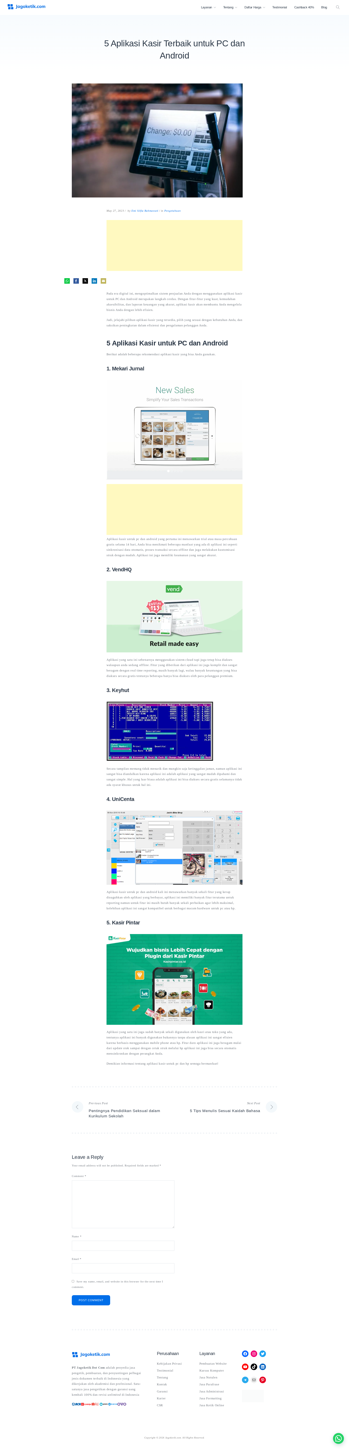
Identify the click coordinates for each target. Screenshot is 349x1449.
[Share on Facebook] (76, 281)
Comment (79, 1176)
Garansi (162, 1391)
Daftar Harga (252, 7)
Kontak (162, 1384)
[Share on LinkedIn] (94, 281)
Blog (324, 7)
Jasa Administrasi (211, 1391)
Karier (161, 1398)
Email (76, 1259)
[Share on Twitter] (85, 281)
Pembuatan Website (213, 1363)
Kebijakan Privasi (169, 1363)
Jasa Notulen (208, 1377)
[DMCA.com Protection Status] (253, 1401)
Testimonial (279, 7)
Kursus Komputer (211, 1370)
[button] (338, 1438)
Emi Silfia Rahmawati (144, 210)
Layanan (206, 7)
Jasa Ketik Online (211, 1405)
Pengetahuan (172, 210)
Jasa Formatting (210, 1398)
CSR (160, 1405)
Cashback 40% (304, 7)
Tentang (228, 7)
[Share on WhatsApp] (67, 281)
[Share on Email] (103, 281)
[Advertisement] (174, 245)
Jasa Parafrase (209, 1384)
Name (76, 1236)
